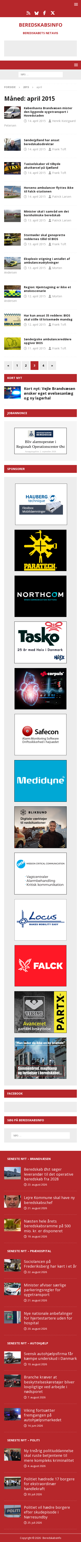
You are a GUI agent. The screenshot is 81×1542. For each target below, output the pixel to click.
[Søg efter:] (40, 74)
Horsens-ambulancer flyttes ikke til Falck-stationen (49, 189)
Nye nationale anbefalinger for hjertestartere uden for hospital (48, 1318)
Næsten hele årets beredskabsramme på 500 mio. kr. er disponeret (47, 1226)
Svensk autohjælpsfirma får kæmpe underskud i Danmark (50, 1356)
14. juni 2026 (35, 1425)
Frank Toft (59, 149)
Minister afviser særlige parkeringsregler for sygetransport (45, 1290)
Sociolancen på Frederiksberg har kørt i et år (50, 1264)
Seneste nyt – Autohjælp (27, 1343)
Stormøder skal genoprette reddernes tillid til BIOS (44, 237)
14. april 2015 (37, 121)
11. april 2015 (37, 348)
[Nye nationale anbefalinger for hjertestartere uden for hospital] (12, 1317)
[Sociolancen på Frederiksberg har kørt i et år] (12, 1265)
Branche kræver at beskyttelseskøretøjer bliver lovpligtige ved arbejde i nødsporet (49, 1384)
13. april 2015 (37, 220)
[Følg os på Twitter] (52, 13)
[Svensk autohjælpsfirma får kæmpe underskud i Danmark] (12, 1357)
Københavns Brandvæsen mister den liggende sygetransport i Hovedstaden (48, 111)
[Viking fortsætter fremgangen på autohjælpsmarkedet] (12, 1414)
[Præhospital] (12, 112)
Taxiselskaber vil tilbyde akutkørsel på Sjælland (42, 166)
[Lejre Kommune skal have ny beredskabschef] (12, 1201)
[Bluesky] (36, 13)
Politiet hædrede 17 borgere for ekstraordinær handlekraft (49, 1483)
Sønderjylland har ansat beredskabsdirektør (41, 142)
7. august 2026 (36, 1397)
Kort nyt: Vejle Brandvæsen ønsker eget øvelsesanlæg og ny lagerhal (49, 393)
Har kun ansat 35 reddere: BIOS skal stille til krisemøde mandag (48, 317)
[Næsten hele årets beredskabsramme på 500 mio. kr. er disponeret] (12, 1225)
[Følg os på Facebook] (44, 13)
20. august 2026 (37, 1328)
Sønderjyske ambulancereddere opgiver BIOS (47, 341)
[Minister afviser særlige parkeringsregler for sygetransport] (12, 1289)
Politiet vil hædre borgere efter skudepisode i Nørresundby (47, 1512)
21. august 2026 (37, 1208)
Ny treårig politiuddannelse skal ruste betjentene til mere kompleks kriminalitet (49, 1455)
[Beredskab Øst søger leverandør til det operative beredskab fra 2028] (12, 1173)
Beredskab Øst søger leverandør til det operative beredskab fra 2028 (48, 1174)
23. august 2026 (37, 1184)
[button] (75, 4)
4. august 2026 (36, 1466)
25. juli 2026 (35, 1522)
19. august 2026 (37, 1236)
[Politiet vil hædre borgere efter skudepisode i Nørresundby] (12, 1511)
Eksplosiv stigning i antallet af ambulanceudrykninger (47, 260)
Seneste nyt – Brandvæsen (29, 1159)
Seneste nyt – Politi (23, 1440)
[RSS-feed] (28, 13)
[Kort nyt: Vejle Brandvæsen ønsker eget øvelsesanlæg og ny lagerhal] (12, 392)
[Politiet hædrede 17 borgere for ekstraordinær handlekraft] (12, 1483)
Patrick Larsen (61, 196)
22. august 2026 (37, 1272)
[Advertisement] (43, 48)
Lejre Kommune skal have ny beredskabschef (49, 1200)
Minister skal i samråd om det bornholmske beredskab (46, 213)
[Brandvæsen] (12, 144)
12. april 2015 (37, 296)
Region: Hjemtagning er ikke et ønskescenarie (47, 289)
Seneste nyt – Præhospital (29, 1251)
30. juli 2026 (35, 1494)
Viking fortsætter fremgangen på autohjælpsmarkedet (42, 1415)
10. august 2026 (37, 1364)
